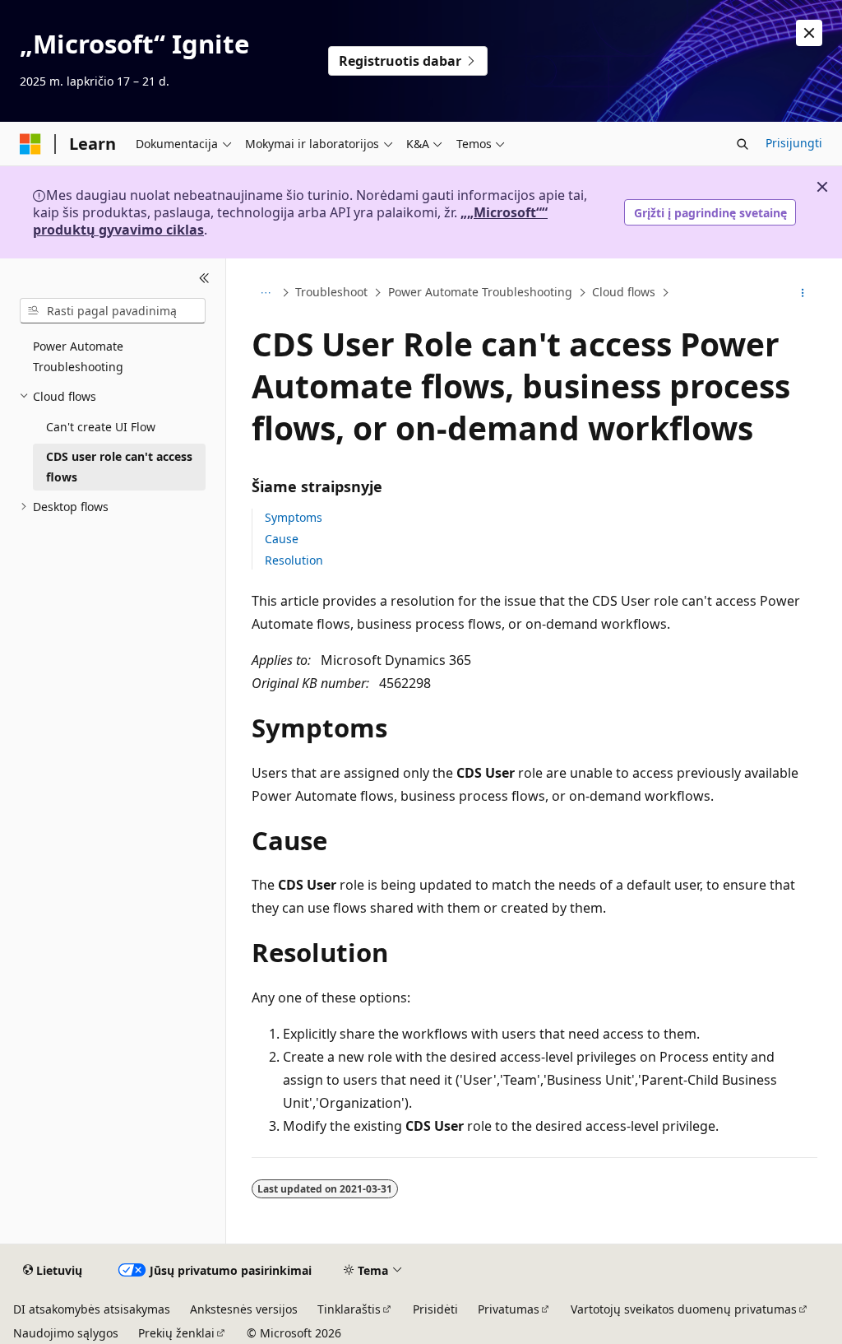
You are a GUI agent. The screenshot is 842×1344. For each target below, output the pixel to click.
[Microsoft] (30, 144)
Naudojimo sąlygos (65, 1333)
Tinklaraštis (349, 1309)
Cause (281, 538)
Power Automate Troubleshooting (480, 292)
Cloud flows (623, 292)
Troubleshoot (331, 292)
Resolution (294, 560)
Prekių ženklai (176, 1333)
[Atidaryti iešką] (742, 144)
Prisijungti (794, 143)
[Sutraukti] (204, 278)
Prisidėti (435, 1309)
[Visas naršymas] (266, 293)
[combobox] (113, 311)
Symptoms (293, 517)
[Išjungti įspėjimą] (809, 33)
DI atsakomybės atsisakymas (91, 1309)
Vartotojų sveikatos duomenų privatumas (684, 1309)
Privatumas (508, 1309)
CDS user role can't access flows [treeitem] (119, 467)
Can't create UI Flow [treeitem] (100, 427)
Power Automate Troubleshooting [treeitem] (78, 356)
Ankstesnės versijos (244, 1309)
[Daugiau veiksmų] (802, 293)
